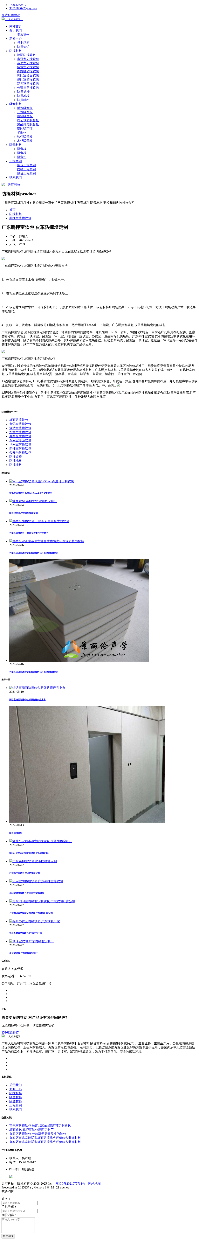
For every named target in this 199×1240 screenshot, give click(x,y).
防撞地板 (23, 95)
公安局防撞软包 (28, 87)
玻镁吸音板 (25, 116)
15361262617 (17, 4)
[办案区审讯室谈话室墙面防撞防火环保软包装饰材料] (46, 541)
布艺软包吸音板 (28, 120)
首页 (12, 210)
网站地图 (94, 1183)
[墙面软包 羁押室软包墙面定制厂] (33, 501)
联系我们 (15, 177)
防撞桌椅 (23, 91)
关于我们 (15, 30)
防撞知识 (23, 46)
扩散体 (21, 132)
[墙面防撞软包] (87, 821)
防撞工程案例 (26, 169)
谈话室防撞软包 (28, 63)
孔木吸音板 (25, 112)
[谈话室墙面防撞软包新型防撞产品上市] (37, 687)
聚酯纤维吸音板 (28, 124)
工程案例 (15, 161)
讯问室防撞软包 (28, 79)
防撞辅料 (23, 99)
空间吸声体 (25, 128)
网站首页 (15, 26)
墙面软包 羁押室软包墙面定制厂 (24, 513)
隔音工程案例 (26, 173)
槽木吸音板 (25, 108)
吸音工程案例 (26, 165)
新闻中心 (15, 38)
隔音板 (21, 148)
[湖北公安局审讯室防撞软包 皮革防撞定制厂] (40, 841)
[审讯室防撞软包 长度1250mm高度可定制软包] (41, 481)
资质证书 (23, 34)
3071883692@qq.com (23, 8)
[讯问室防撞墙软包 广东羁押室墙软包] (36, 881)
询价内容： (9, 1215)
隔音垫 (21, 157)
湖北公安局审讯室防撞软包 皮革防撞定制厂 (30, 853)
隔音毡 (21, 153)
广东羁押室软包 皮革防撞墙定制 (24, 873)
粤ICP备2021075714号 (70, 1183)
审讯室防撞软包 (28, 59)
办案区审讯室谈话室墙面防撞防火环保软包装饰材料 (33, 553)
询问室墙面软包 (28, 75)
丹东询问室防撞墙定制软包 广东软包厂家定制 (31, 913)
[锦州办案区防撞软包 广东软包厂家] (34, 921)
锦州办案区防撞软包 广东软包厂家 (25, 933)
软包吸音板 (25, 136)
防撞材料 (15, 50)
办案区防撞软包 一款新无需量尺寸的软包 (28, 533)
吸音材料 (15, 104)
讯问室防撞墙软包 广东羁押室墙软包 (26, 893)
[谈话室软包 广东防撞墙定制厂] (31, 941)
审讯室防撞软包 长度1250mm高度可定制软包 (30, 493)
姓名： (6, 1198)
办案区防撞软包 (28, 71)
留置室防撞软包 (28, 67)
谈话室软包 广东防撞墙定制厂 (23, 953)
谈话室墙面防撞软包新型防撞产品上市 (27, 699)
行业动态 (23, 42)
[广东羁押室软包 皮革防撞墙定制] (33, 861)
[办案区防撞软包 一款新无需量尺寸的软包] (39, 521)
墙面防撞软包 (26, 55)
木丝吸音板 (25, 140)
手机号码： (9, 1207)
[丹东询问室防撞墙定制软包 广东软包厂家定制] (42, 901)
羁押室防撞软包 (28, 83)
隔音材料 (15, 144)
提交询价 (8, 1236)
